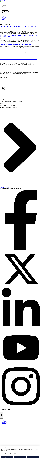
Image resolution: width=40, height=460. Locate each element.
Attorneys (4, 5)
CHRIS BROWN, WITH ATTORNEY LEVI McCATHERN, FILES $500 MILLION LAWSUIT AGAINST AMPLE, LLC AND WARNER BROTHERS (19, 27)
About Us (4, 4)
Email (3, 81)
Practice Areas (5, 6)
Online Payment (5, 11)
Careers (3, 9)
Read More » (2, 66)
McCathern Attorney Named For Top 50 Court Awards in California (17, 50)
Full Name (4, 79)
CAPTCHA (4, 98)
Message (3, 88)
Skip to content (2, 0)
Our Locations (5, 10)
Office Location (4, 84)
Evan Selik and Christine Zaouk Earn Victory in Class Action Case (16, 44)
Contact (3, 12)
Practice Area (4, 86)
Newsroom (4, 7)
